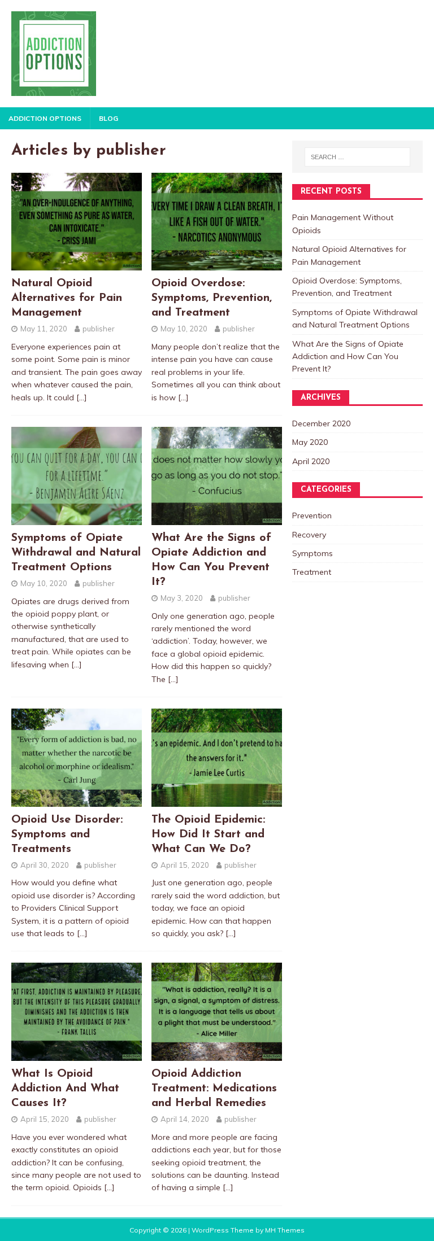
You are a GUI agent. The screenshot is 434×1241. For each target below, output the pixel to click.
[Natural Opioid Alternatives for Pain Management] (76, 264)
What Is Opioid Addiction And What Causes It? (65, 1088)
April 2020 (310, 461)
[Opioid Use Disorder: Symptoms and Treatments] (76, 800)
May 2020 (310, 442)
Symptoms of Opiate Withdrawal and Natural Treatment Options (76, 552)
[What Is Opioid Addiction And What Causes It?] (76, 1055)
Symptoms (312, 553)
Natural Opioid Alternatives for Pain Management (66, 298)
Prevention (312, 515)
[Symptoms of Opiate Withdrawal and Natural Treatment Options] (76, 518)
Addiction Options (44, 118)
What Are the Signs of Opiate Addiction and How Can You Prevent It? (347, 356)
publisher (99, 328)
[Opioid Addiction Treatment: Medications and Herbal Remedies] (216, 1055)
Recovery (309, 535)
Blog (108, 118)
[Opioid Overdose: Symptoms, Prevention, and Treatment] (216, 264)
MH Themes (285, 1230)
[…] (81, 397)
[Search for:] (357, 157)
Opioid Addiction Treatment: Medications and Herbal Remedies (214, 1088)
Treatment (311, 572)
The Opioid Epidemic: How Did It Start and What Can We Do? (208, 834)
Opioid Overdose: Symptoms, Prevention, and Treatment (211, 298)
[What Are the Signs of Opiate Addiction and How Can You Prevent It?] (216, 518)
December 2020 (321, 423)
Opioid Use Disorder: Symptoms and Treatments (67, 834)
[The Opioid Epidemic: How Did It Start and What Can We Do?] (216, 800)
